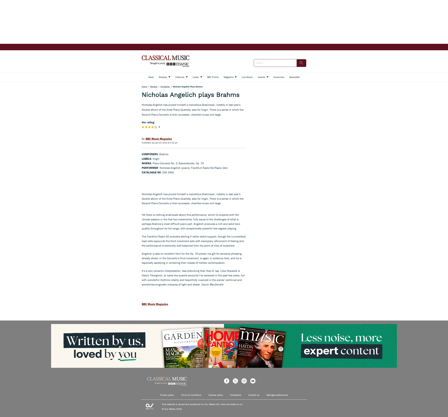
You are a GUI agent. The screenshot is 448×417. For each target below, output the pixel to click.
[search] (301, 63)
